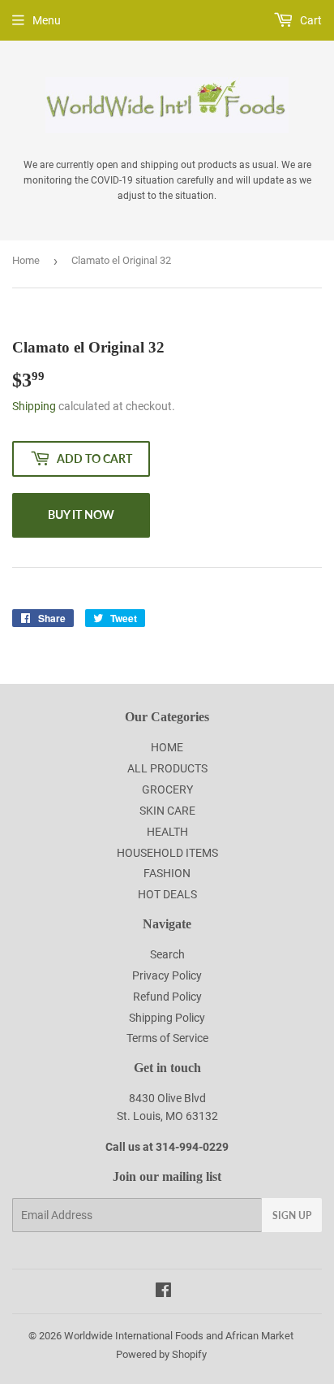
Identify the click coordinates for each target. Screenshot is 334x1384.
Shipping (34, 406)
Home (26, 260)
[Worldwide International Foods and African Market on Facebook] (163, 1292)
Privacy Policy (167, 975)
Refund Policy (167, 996)
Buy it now (81, 514)
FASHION (167, 873)
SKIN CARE (167, 810)
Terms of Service (167, 1038)
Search (167, 954)
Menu (46, 20)
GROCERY (167, 789)
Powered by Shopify (161, 1354)
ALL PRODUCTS (167, 768)
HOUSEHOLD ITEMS (167, 852)
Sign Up (291, 1215)
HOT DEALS (167, 894)
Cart (310, 20)
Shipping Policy (167, 1017)
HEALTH (167, 831)
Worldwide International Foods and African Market (178, 1336)
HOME (167, 747)
